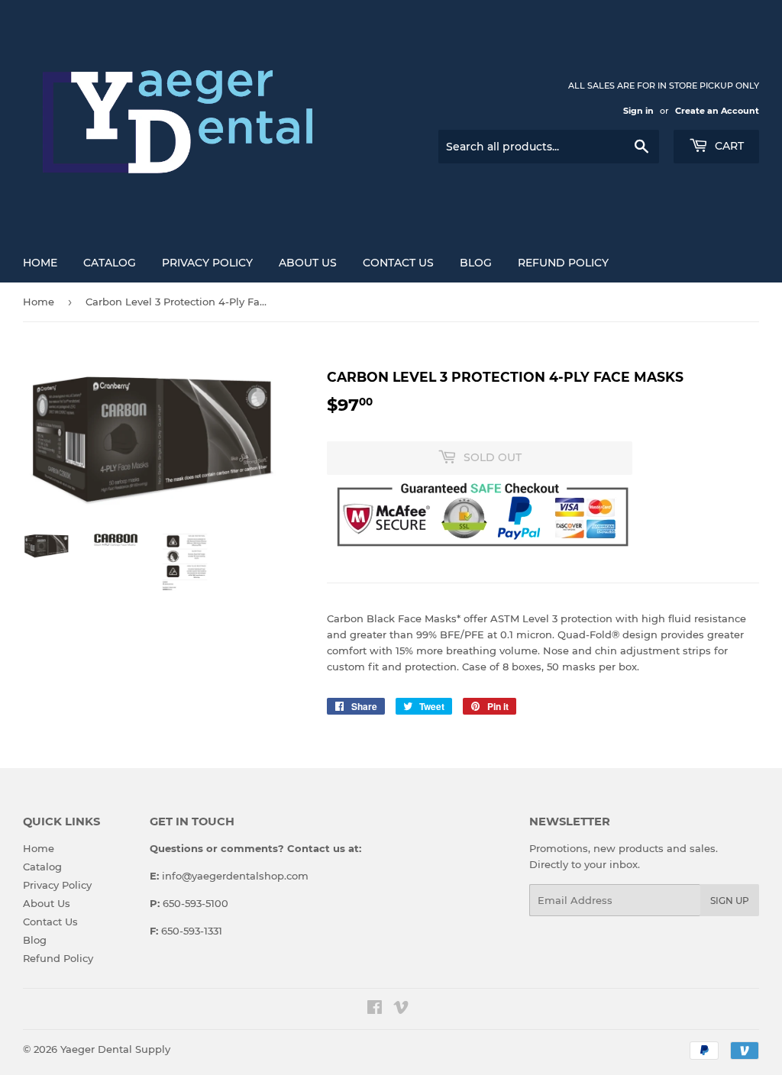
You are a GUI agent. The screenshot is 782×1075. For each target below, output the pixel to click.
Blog (476, 263)
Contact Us (398, 263)
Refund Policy (563, 263)
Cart (728, 146)
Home (40, 263)
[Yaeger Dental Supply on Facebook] (375, 1009)
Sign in (638, 110)
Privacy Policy (207, 263)
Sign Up (729, 900)
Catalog (109, 263)
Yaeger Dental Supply (115, 1049)
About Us (308, 263)
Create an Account (717, 110)
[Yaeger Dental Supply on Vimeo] (401, 1009)
